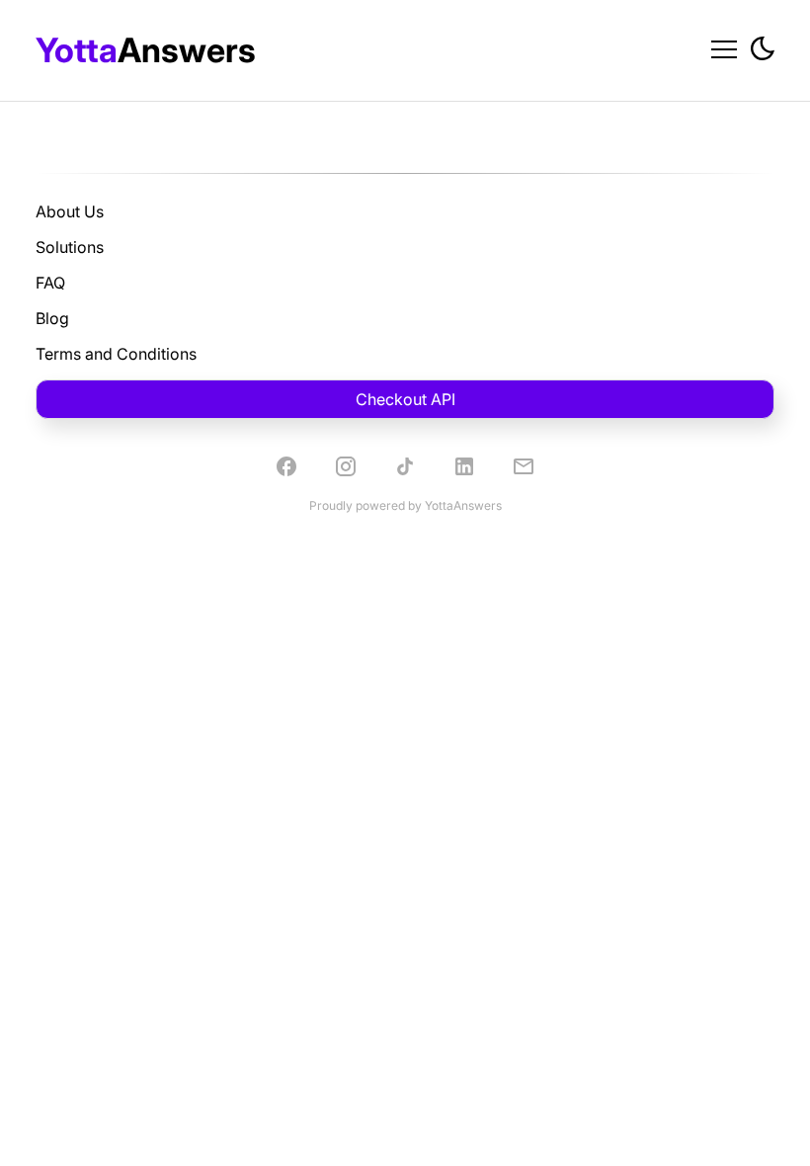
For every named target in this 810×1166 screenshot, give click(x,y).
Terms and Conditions (116, 354)
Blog (52, 318)
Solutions (70, 247)
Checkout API (405, 399)
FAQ (50, 282)
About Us (70, 211)
